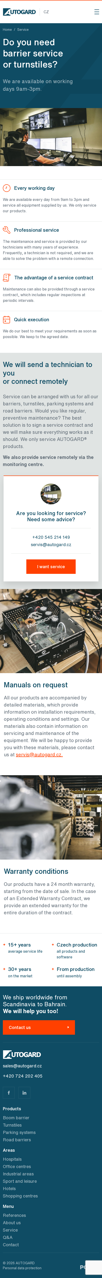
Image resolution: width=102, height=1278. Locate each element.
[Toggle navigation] (96, 11)
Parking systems (19, 1132)
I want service (51, 566)
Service (10, 1230)
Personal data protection (22, 1267)
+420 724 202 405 (22, 1076)
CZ (46, 12)
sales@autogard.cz (22, 1066)
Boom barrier (16, 1118)
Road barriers (17, 1140)
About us (12, 1222)
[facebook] (9, 1093)
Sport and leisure (20, 1181)
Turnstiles (12, 1125)
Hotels (9, 1188)
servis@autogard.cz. (39, 754)
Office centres (17, 1166)
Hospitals (12, 1159)
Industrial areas (18, 1174)
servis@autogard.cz (51, 544)
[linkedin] (24, 1093)
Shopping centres (20, 1196)
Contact (11, 1245)
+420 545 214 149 (51, 537)
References (14, 1215)
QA (8, 1237)
